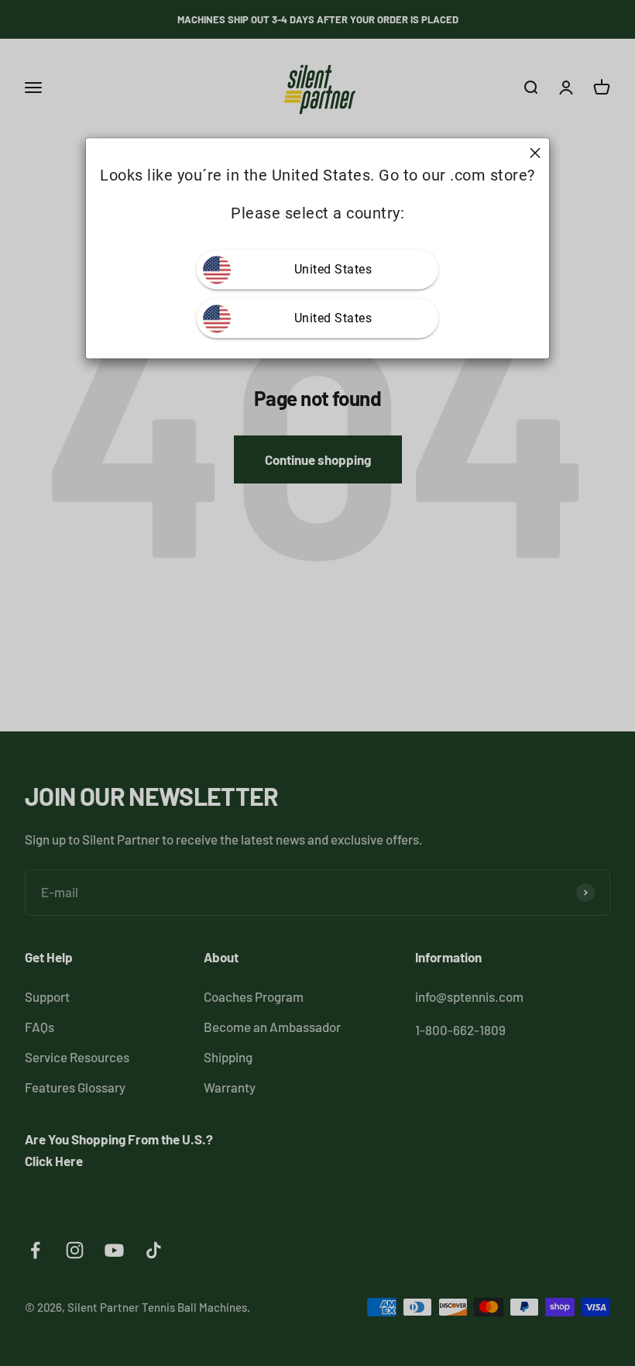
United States (333, 270)
